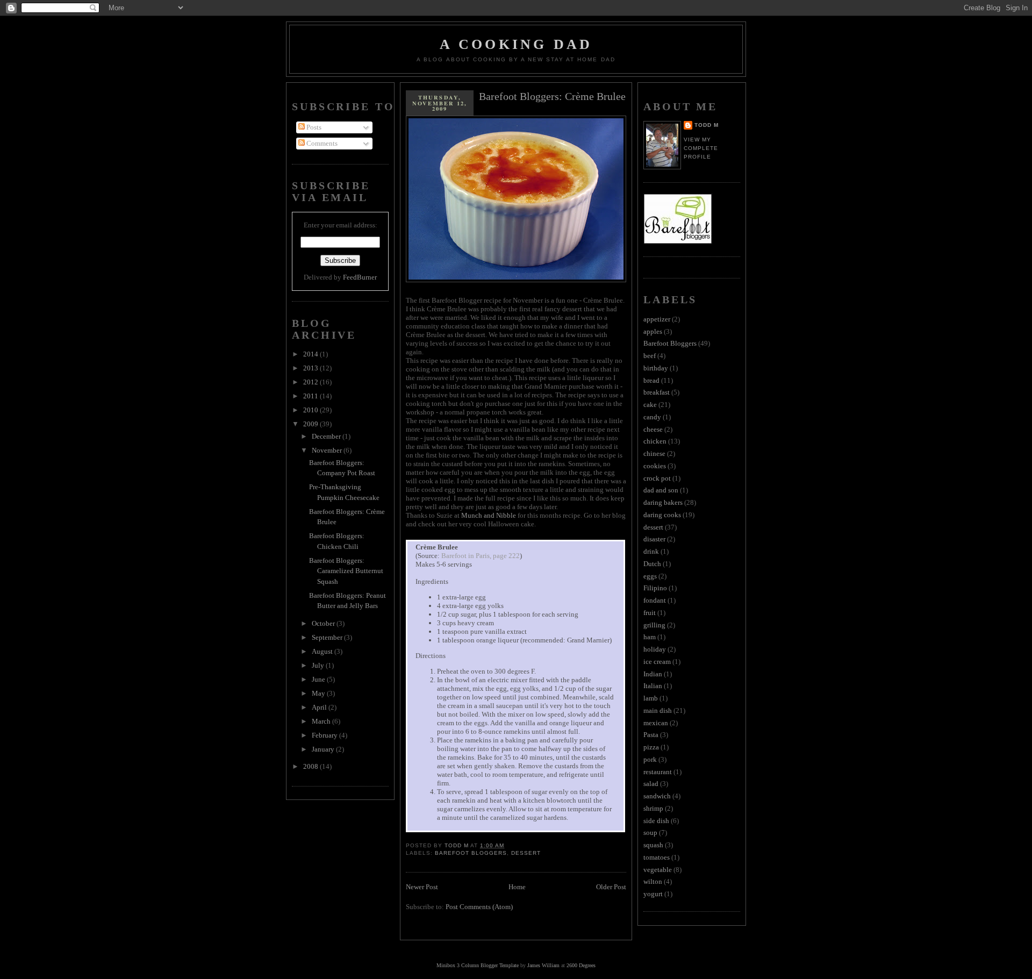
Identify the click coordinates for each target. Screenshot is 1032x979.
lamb (650, 698)
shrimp (653, 808)
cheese (653, 429)
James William (543, 965)
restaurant (657, 772)
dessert (526, 853)
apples (652, 331)
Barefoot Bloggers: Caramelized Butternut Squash (346, 570)
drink (651, 551)
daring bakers (663, 502)
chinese (654, 453)
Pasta (650, 735)
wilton (652, 881)
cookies (654, 466)
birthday (655, 368)
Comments (321, 143)
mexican (655, 723)
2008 (311, 766)
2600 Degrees (581, 965)
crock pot (657, 478)
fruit (649, 613)
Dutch (652, 564)
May (319, 693)
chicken (654, 441)
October (324, 623)
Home (517, 887)
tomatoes (656, 857)
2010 (311, 410)
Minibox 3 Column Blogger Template (477, 965)
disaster (654, 539)
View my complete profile (701, 148)
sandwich (657, 796)
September (328, 637)
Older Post (611, 887)
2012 (311, 382)
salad (650, 784)
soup (650, 832)
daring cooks (662, 515)
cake (650, 405)
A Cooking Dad (516, 44)
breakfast (656, 392)
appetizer (656, 319)
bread (651, 380)
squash (653, 845)
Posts (313, 127)
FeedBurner (360, 277)
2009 (311, 424)
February (325, 735)
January (324, 749)
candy (652, 417)
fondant (654, 600)
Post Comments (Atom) (479, 907)
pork (650, 759)
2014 (311, 354)
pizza (651, 747)
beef (649, 356)
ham (649, 637)
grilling (654, 625)
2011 (311, 396)
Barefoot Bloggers (471, 853)
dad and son (660, 490)
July (319, 665)
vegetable (657, 870)
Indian (652, 674)
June (319, 679)
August (323, 651)
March (322, 721)
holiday (654, 649)
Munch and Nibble (488, 515)
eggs (650, 576)
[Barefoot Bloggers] (677, 242)
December (327, 436)
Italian (652, 686)
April (320, 707)
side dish (656, 821)
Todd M (706, 125)
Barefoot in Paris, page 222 (480, 556)
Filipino (655, 588)
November (327, 450)
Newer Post (422, 887)
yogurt (653, 894)
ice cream (657, 662)
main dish (657, 710)
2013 (311, 368)
